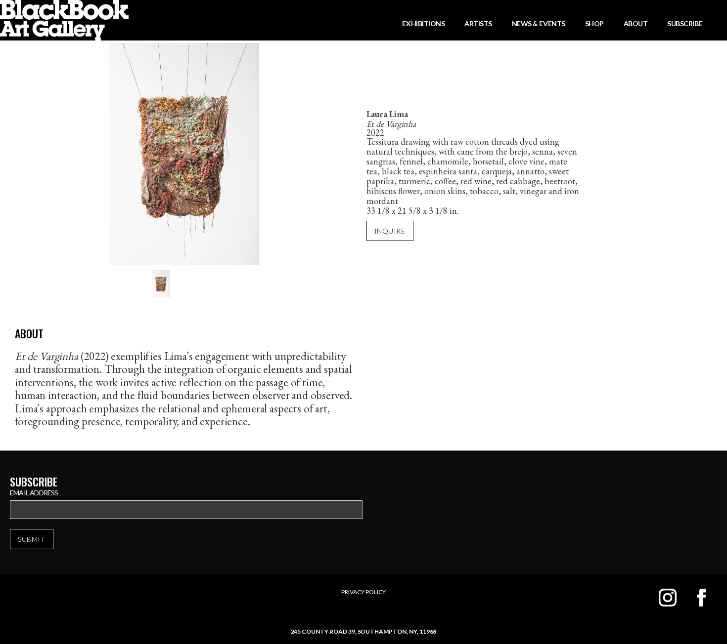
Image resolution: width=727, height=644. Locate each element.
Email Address (34, 492)
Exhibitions (423, 23)
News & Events (538, 23)
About (636, 23)
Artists (478, 23)
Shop (594, 23)
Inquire (390, 231)
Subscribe (684, 23)
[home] (64, 20)
